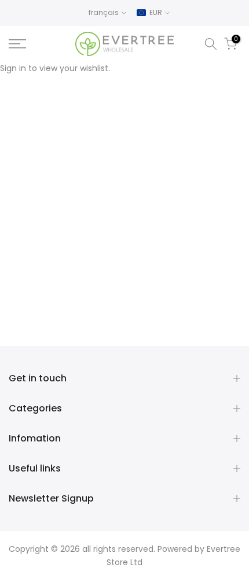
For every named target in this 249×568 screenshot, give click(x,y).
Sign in (13, 68)
